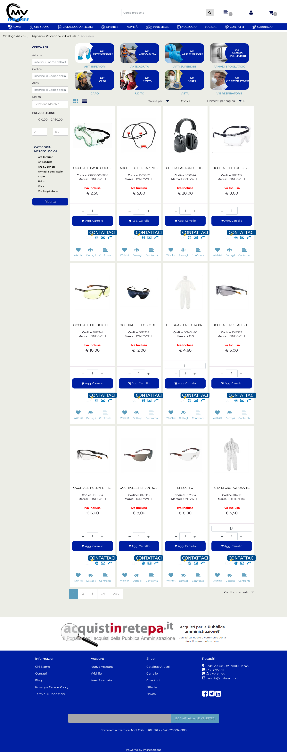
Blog (38, 680)
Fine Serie (160, 26)
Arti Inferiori (45, 157)
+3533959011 (218, 674)
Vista (41, 186)
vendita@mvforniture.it (222, 678)
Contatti (236, 26)
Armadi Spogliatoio (50, 171)
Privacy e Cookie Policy (51, 687)
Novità (132, 26)
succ (116, 593)
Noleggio (189, 26)
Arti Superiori (46, 166)
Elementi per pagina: (221, 101)
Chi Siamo (41, 26)
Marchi (211, 26)
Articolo (37, 55)
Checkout (153, 680)
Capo (41, 176)
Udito (41, 181)
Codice (37, 69)
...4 (103, 593)
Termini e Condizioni (50, 694)
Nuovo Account (102, 666)
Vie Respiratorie (48, 191)
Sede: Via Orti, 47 (227, 666)
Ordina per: (155, 101)
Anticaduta (45, 161)
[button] (210, 12)
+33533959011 (215, 670)
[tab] (77, 101)
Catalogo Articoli (77, 26)
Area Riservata (101, 680)
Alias (35, 83)
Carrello (264, 26)
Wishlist (96, 673)
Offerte (111, 26)
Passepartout (152, 750)
